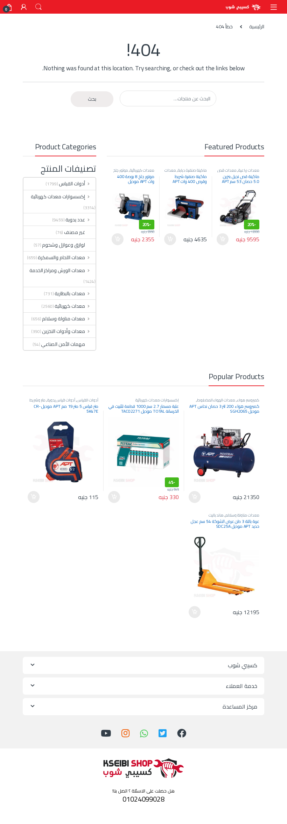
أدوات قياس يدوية (61, 400)
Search (38, 7)
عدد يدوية (75, 219)
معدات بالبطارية (70, 293)
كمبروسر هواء (248, 400)
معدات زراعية (248, 170)
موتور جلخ (120, 170)
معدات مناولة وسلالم (63, 318)
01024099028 (143, 799)
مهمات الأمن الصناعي (63, 344)
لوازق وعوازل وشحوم (63, 244)
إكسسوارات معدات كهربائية (58, 196)
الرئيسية (256, 26)
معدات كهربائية (142, 170)
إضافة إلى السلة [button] (223, 239)
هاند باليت (216, 515)
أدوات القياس (72, 183)
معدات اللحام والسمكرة (61, 257)
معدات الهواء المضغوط (216, 400)
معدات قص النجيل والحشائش (238, 172)
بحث (92, 99)
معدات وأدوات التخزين (63, 331)
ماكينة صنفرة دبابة (192, 170)
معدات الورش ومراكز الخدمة (57, 270)
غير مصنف (74, 232)
